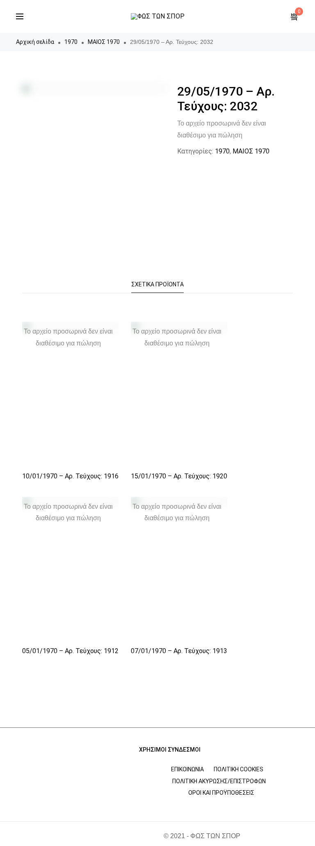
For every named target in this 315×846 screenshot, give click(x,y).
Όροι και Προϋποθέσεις (221, 792)
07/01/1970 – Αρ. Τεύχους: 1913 (179, 651)
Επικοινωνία (187, 769)
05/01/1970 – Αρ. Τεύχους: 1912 (70, 651)
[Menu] (19, 16)
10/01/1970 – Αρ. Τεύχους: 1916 (70, 476)
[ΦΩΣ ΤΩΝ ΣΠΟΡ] (158, 16)
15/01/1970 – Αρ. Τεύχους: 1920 (179, 476)
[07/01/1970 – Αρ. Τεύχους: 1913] (179, 569)
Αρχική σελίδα (35, 42)
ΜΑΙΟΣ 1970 (104, 42)
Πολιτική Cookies (238, 769)
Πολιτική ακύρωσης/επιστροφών (219, 781)
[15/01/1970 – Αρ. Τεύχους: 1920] (179, 394)
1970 (71, 42)
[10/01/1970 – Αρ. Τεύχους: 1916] (70, 394)
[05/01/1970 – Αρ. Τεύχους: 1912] (70, 569)
